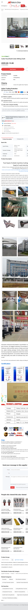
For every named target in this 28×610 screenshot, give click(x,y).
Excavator (4, 579)
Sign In (3, 133)
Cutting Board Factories (7, 591)
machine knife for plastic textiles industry (19, 564)
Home (2, 9)
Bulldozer (11, 579)
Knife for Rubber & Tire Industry (7, 564)
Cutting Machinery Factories (21, 588)
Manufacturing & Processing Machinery (12, 9)
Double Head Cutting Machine (8, 594)
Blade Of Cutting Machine (20, 591)
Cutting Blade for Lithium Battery (7, 567)
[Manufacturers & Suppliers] (14, 2)
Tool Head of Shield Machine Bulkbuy (9, 598)
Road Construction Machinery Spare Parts (7, 562)
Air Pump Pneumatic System (8, 582)
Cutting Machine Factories (7, 588)
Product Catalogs (19, 559)
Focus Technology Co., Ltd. (16, 604)
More (2, 600)
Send (12, 487)
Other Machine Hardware (21, 579)
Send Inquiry (13, 69)
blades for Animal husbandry (19, 562)
